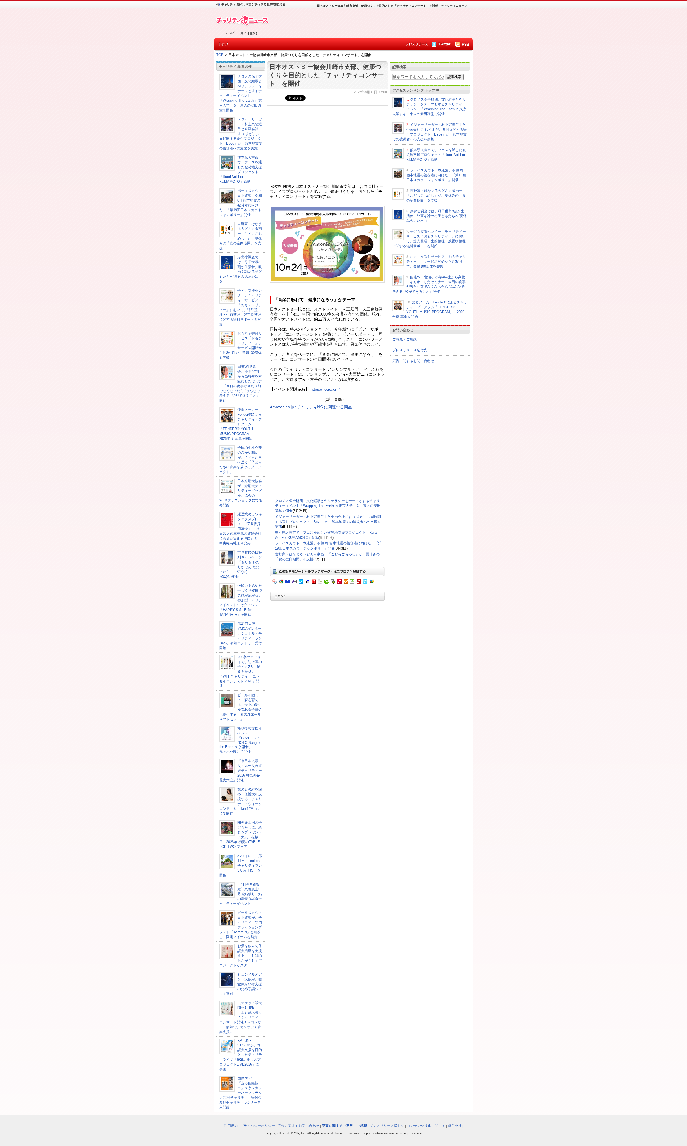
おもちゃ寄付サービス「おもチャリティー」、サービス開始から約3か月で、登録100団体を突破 (436, 261)
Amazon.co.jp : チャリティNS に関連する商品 (311, 407)
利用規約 (231, 1126)
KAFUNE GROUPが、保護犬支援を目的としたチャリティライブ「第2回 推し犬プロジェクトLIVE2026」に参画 (240, 1055)
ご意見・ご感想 (404, 339)
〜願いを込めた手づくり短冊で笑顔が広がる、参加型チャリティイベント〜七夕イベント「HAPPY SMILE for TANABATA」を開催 (240, 600)
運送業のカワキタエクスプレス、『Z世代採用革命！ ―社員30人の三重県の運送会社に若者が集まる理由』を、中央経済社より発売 (240, 528)
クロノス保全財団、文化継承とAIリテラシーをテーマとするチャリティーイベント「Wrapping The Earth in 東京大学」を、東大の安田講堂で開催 (328, 506)
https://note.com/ (325, 389)
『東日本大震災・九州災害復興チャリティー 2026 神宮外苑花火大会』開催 (242, 770)
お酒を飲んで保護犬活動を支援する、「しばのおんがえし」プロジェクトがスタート (240, 955)
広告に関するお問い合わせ (413, 361)
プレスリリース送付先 (409, 350)
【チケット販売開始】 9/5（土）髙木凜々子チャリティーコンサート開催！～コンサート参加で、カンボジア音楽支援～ (240, 1017)
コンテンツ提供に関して (426, 1126)
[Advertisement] (367, 23)
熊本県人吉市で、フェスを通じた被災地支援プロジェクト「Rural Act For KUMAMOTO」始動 (436, 155)
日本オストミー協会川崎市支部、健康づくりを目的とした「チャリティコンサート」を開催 (326, 75)
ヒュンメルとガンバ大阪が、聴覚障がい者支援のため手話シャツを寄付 (240, 984)
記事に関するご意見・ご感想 (344, 1126)
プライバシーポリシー (257, 1126)
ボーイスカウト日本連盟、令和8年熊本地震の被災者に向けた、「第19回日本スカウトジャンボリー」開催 (436, 175)
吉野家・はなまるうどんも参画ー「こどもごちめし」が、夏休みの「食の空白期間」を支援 (436, 195)
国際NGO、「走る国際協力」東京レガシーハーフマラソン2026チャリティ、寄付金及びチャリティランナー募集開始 (240, 1092)
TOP (220, 55)
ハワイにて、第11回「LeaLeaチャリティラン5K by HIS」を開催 (240, 865)
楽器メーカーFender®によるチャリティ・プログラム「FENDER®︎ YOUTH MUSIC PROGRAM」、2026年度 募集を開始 (240, 424)
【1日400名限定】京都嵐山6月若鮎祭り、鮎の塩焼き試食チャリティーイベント (240, 894)
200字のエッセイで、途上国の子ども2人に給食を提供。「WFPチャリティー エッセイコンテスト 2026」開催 (240, 671)
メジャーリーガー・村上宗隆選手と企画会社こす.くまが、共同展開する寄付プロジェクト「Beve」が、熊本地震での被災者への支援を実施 (240, 133)
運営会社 (455, 1126)
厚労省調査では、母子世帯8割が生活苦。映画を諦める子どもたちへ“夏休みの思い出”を (436, 216)
